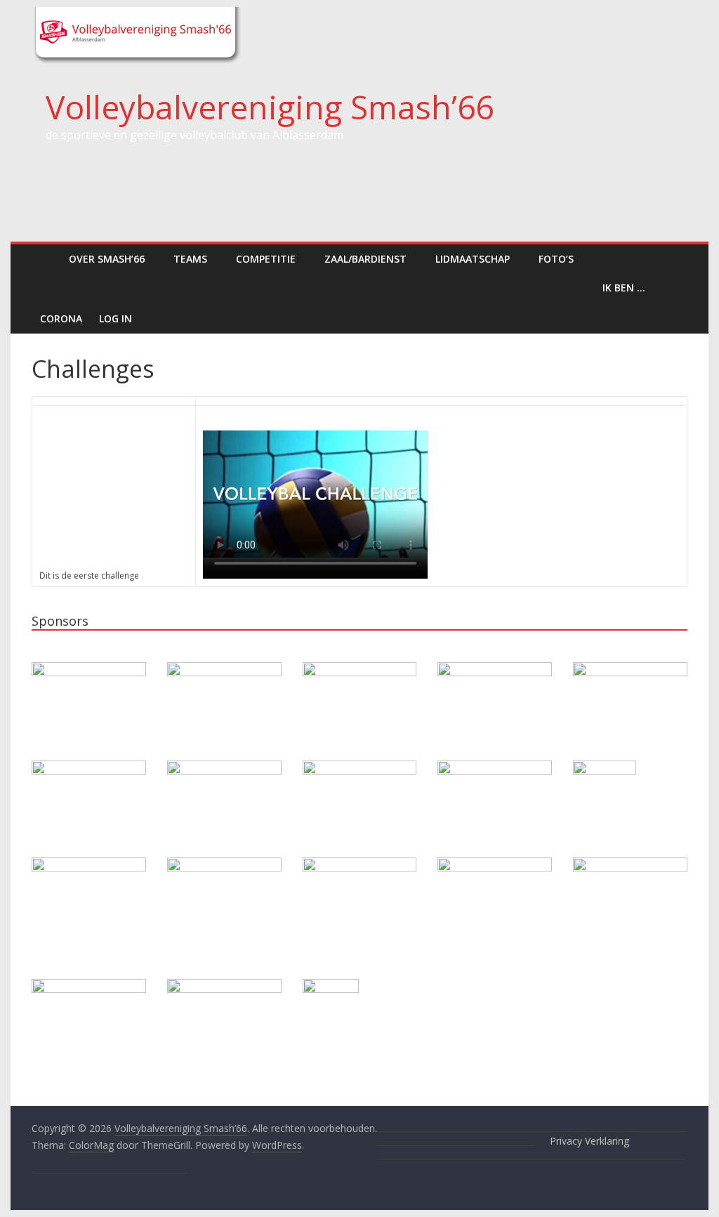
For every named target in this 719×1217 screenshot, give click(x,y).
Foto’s (556, 258)
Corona (61, 318)
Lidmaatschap (472, 258)
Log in (115, 318)
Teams (190, 258)
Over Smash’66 (107, 258)
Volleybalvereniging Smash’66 (270, 107)
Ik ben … (623, 287)
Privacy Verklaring (589, 1140)
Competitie (266, 258)
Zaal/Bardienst (365, 258)
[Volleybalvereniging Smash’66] (46, 258)
